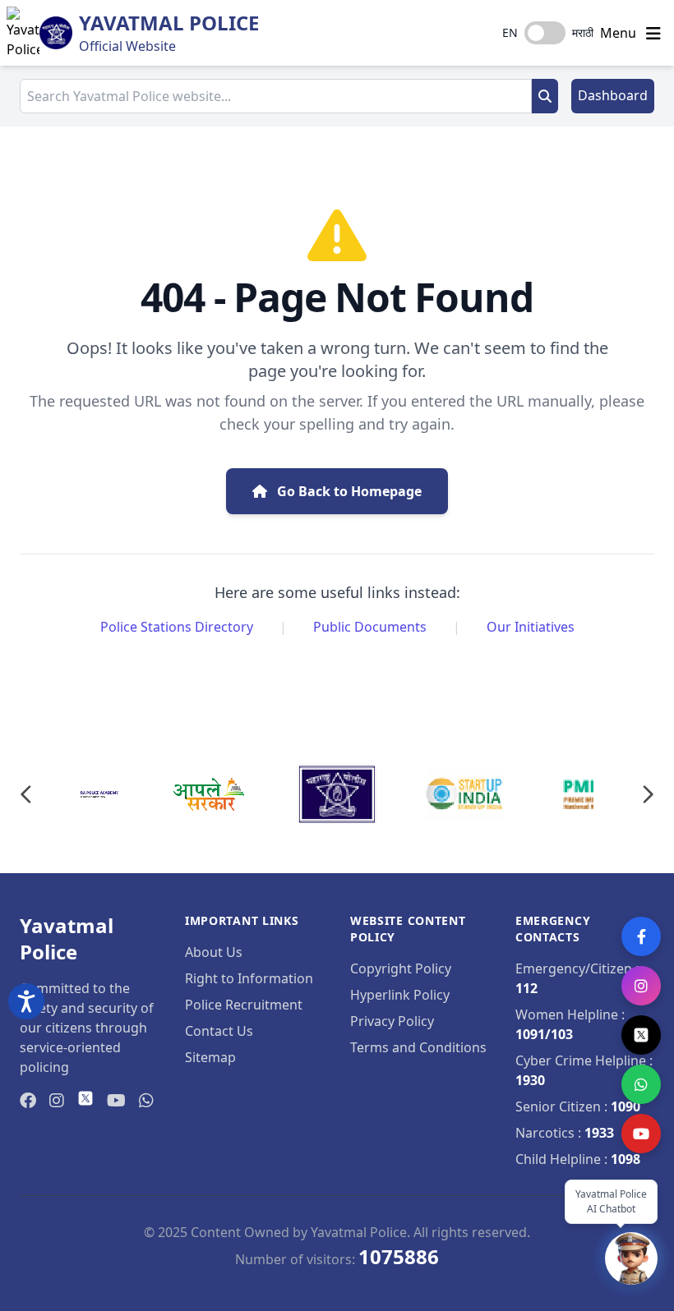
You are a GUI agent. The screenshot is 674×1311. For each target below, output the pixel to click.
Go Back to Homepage (348, 491)
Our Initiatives (531, 627)
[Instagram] (641, 985)
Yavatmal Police (169, 22)
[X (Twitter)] (641, 1035)
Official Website (127, 46)
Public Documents (370, 627)
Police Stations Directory (176, 627)
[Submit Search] (545, 96)
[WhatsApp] (641, 1084)
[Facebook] (641, 936)
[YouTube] (641, 1133)
